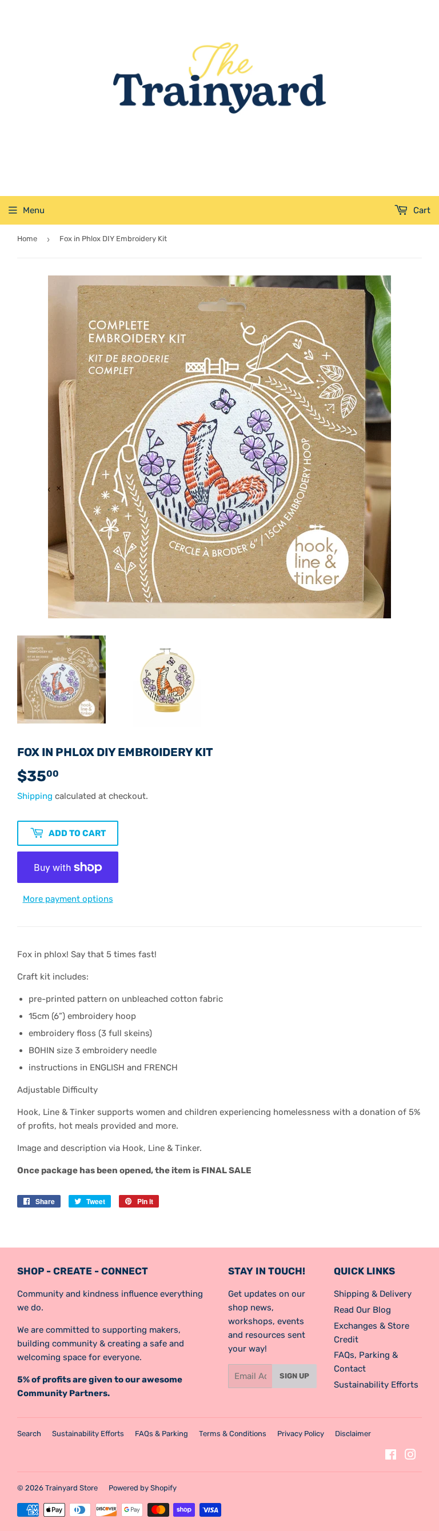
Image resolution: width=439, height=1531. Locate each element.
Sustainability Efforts (376, 1385)
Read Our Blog (362, 1310)
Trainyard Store (71, 1488)
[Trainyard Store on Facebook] (391, 1456)
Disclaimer (353, 1433)
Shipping (35, 796)
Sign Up (294, 1376)
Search (29, 1433)
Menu (34, 210)
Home (27, 238)
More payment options (68, 899)
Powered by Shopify (143, 1488)
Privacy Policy (300, 1433)
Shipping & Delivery (373, 1294)
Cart (420, 210)
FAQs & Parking (161, 1433)
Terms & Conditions (232, 1433)
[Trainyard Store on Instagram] (410, 1456)
